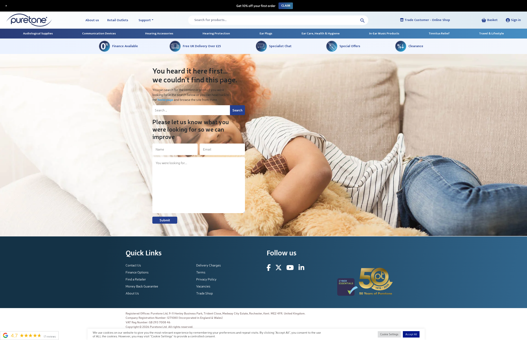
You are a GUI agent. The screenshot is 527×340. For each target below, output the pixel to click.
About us (92, 20)
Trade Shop (204, 293)
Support (145, 20)
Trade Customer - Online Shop (427, 20)
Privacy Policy (206, 279)
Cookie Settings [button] (389, 334)
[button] (513, 20)
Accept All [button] (411, 334)
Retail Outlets (117, 20)
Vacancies (203, 286)
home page (165, 99)
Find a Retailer (136, 279)
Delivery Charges (208, 265)
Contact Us (133, 265)
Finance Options (137, 272)
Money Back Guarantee (142, 286)
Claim (285, 5)
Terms (200, 272)
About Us (132, 293)
